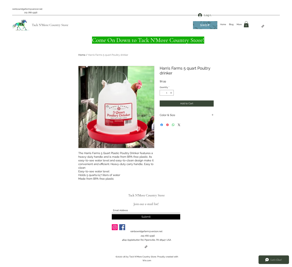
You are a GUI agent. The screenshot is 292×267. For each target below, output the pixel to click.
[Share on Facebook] (161, 125)
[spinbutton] (166, 92)
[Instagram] (115, 227)
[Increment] (171, 92)
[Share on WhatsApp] (173, 125)
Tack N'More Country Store (50, 25)
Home (81, 54)
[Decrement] (162, 92)
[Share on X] (179, 125)
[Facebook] (122, 227)
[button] (246, 24)
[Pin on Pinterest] (167, 125)
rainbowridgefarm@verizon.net (27, 9)
